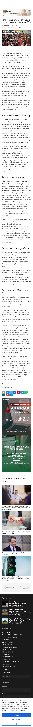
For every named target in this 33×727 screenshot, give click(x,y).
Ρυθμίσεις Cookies (16, 719)
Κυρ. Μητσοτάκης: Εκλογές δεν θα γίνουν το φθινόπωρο (15, 553)
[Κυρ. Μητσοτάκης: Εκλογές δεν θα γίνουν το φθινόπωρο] (16, 543)
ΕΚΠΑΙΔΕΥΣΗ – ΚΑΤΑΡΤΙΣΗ (10, 635)
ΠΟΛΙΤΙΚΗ (11, 28)
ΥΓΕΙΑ (3, 664)
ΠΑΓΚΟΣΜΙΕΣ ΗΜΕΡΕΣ (9, 647)
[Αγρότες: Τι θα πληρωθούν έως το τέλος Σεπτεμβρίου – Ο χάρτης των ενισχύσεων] (5, 621)
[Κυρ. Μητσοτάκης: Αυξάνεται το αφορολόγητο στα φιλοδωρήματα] (16, 520)
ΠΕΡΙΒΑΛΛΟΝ (6, 652)
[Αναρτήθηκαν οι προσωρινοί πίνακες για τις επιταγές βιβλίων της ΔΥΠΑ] (5, 604)
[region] (16, 712)
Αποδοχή (16, 715)
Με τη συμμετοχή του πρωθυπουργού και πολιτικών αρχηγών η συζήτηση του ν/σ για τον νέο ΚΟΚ (15, 578)
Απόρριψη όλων (16, 724)
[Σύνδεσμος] (16, 12)
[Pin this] (18, 392)
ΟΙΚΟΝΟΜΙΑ (5, 645)
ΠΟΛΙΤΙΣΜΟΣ (6, 657)
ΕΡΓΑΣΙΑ (4, 640)
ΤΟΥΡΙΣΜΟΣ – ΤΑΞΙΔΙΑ (9, 662)
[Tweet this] (11, 392)
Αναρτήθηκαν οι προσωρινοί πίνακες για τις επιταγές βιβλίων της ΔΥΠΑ (18, 603)
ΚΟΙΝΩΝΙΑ (5, 642)
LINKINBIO (5, 670)
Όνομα (4, 686)
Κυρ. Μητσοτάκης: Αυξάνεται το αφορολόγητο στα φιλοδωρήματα (16, 532)
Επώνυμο (5, 694)
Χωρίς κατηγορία (7, 666)
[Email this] (3, 392)
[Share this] (7, 392)
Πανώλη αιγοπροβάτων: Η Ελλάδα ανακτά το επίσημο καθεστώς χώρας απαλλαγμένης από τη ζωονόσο (20, 612)
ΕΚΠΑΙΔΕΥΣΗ (6, 632)
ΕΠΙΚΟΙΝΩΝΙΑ (6, 672)
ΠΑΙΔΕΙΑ (4, 649)
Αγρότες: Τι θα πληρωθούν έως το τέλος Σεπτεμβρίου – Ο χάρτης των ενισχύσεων (19, 620)
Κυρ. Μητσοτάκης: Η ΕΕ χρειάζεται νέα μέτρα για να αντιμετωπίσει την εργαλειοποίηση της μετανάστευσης (16, 507)
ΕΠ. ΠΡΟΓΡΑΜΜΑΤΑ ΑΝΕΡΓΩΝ (11, 637)
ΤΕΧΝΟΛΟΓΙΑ (6, 659)
